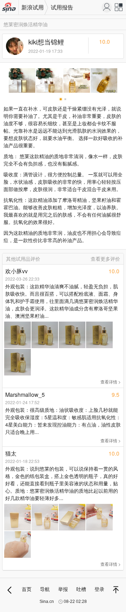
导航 (45, 588)
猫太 (10, 453)
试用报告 (62, 7)
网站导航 (119, 9)
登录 (99, 588)
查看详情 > (110, 382)
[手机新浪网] (107, 7)
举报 (63, 588)
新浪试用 (32, 7)
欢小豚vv (16, 271)
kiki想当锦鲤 (46, 41)
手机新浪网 (9, 8)
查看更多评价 (105, 258)
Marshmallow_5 (25, 395)
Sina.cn (47, 601)
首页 (26, 588)
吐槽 (81, 588)
